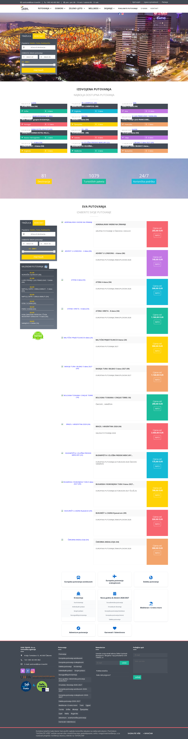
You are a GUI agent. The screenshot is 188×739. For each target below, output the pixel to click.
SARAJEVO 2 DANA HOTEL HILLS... (36, 133)
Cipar (60, 713)
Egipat (88, 705)
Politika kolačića (102, 671)
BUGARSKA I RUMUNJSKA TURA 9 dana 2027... (115, 484)
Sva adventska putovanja (115, 602)
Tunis (82, 705)
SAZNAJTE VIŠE (134, 733)
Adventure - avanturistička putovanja (72, 718)
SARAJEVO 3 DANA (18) (30, 323)
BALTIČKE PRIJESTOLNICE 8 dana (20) (111, 340)
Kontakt (154, 8)
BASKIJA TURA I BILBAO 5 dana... (135, 146)
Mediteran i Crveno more (68, 705)
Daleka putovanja (114, 619)
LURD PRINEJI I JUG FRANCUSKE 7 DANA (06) (37, 281)
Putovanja (62, 654)
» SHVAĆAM (148, 733)
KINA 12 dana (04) (130, 106)
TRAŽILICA (26, 36)
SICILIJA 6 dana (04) (130, 133)
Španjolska (84, 709)
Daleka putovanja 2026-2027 (69, 701)
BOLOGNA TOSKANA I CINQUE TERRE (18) (113, 397)
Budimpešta (45, 43)
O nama (144, 8)
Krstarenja (78, 666)
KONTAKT (39, 36)
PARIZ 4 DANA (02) (29, 309)
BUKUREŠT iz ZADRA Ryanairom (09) (111, 513)
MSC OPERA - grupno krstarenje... (36, 119)
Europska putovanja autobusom (70, 658)
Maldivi (32, 43)
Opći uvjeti (136, 2)
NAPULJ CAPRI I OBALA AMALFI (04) (35, 296)
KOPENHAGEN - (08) (80, 133)
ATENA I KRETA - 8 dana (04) (107, 311)
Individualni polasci (78, 607)
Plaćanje (165, 2)
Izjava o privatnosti (151, 2)
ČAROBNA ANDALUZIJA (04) (107, 542)
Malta (67, 713)
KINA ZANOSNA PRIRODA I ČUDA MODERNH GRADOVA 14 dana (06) (35, 315)
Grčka (68, 709)
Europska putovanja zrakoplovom (71, 662)
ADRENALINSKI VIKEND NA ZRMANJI (111, 224)
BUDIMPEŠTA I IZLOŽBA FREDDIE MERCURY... (114, 455)
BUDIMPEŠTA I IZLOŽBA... (82, 146)
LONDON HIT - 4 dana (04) (33, 146)
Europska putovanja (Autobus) (115, 611)
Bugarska (74, 713)
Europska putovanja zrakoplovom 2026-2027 (74, 696)
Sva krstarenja (78, 602)
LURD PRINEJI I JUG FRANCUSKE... (136, 119)
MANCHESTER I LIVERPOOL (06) (85, 106)
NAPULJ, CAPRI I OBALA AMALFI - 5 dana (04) (37, 290)
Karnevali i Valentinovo (67, 722)
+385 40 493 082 (53, 2)
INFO (157, 235)
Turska (61, 709)
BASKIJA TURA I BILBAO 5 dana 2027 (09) (113, 369)
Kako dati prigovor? (103, 675)
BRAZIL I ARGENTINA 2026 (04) (108, 426)
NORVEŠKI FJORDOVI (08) (31, 274)
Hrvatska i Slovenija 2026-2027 (70, 685)
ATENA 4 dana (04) (30, 106)
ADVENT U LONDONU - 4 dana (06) (110, 253)
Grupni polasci (78, 611)
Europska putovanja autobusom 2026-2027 (73, 690)
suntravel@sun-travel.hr (31, 2)
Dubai (38, 43)
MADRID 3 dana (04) (80, 119)
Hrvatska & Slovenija (114, 607)
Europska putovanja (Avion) (115, 615)
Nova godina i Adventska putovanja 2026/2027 (72, 680)
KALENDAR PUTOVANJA (32, 266)
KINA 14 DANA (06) (29, 303)
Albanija (75, 709)
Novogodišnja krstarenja (78, 615)
